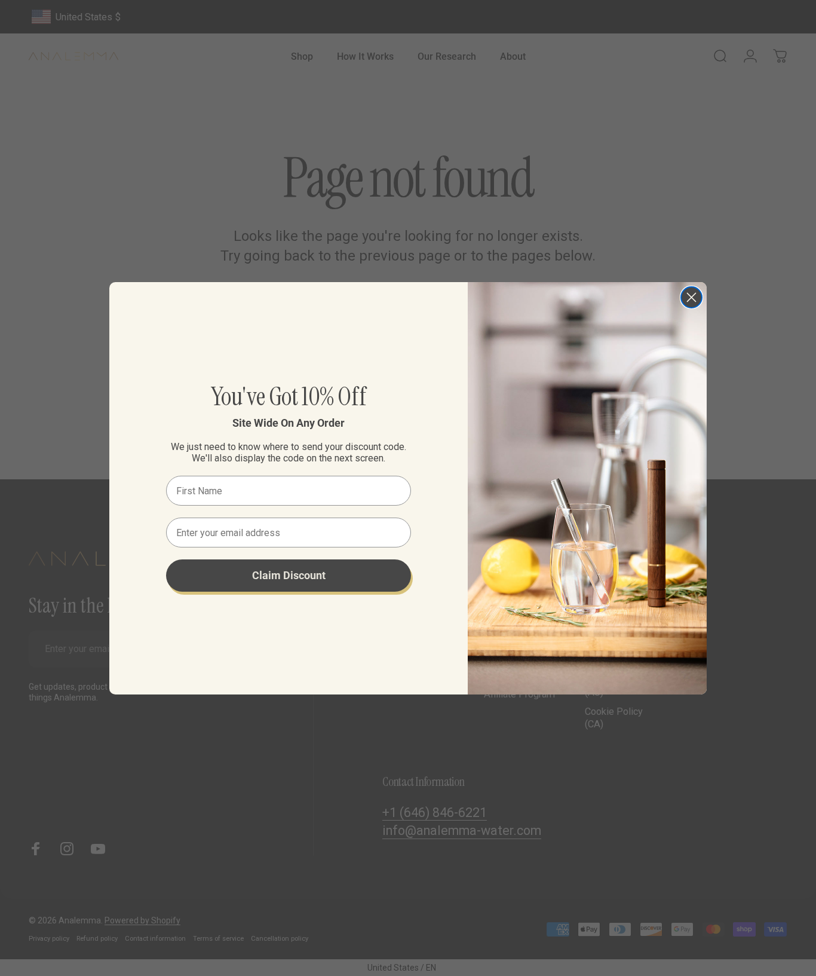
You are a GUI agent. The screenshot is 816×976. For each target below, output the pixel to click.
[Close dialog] (691, 297)
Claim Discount (289, 575)
